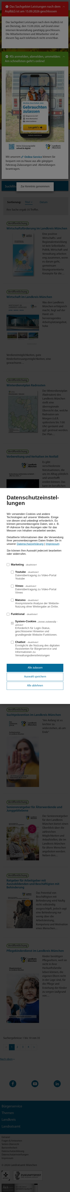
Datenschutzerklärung (30, 543)
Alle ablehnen (35, 685)
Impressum (52, 543)
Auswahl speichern (35, 676)
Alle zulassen (35, 667)
